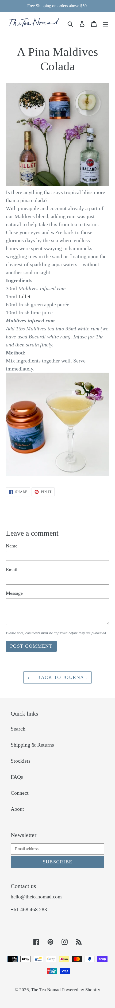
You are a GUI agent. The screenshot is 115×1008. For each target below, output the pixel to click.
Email (11, 569)
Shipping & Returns (32, 745)
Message (14, 593)
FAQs (17, 777)
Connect (20, 793)
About (17, 809)
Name (11, 546)
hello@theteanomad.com (36, 896)
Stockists (20, 761)
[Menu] (106, 23)
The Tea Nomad (46, 989)
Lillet (24, 296)
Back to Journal (61, 677)
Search (18, 729)
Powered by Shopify (81, 989)
